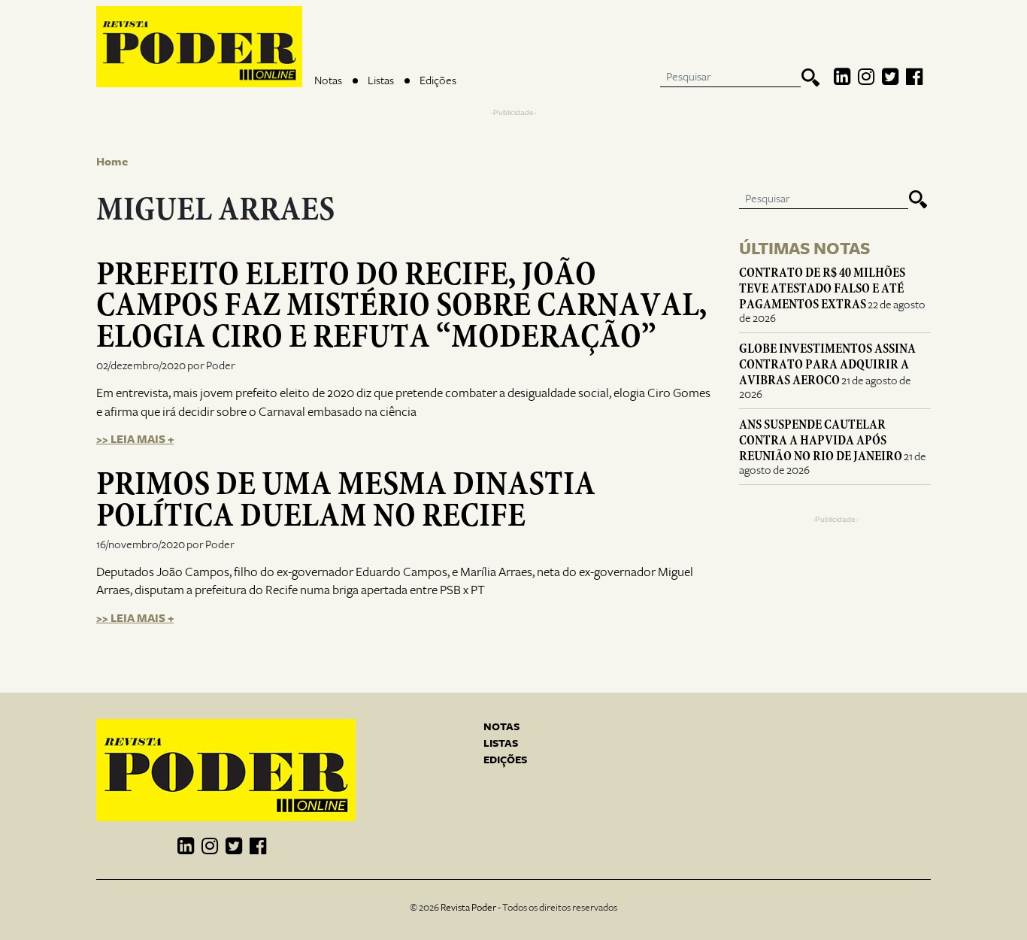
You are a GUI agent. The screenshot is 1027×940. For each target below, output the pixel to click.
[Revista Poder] (199, 46)
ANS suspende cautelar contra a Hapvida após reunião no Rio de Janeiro (820, 440)
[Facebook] (914, 77)
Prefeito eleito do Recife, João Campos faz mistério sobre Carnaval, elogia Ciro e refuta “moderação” (401, 305)
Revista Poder (468, 907)
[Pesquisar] (810, 77)
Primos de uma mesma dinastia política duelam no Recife (345, 499)
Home (112, 162)
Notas (328, 80)
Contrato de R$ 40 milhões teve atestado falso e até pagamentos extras (822, 288)
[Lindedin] (842, 77)
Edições (438, 80)
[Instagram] (866, 77)
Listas (381, 80)
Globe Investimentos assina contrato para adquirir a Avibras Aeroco (827, 364)
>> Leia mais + (135, 439)
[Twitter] (890, 77)
